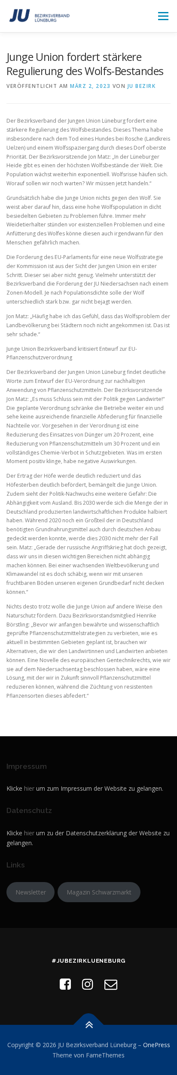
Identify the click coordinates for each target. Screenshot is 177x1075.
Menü (163, 16)
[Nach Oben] (88, 1025)
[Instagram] (87, 984)
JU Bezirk (142, 86)
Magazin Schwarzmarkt (99, 892)
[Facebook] (65, 984)
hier (29, 788)
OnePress (156, 1045)
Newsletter (30, 892)
